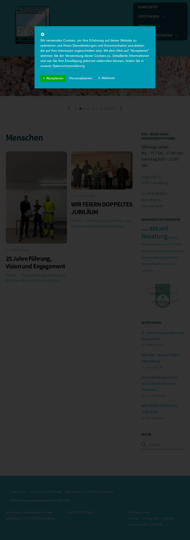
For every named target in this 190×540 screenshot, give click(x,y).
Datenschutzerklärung (69, 66)
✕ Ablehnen (106, 78)
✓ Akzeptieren (53, 78)
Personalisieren (80, 78)
